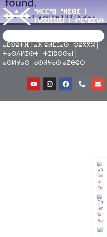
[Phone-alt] (81, 83)
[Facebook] (65, 83)
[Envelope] (97, 83)
